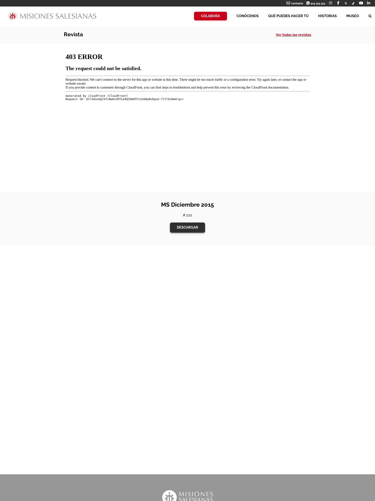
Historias (327, 16)
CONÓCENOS (248, 16)
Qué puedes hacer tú (288, 16)
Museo (352, 16)
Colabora (210, 16)
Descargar (187, 227)
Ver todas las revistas (293, 35)
